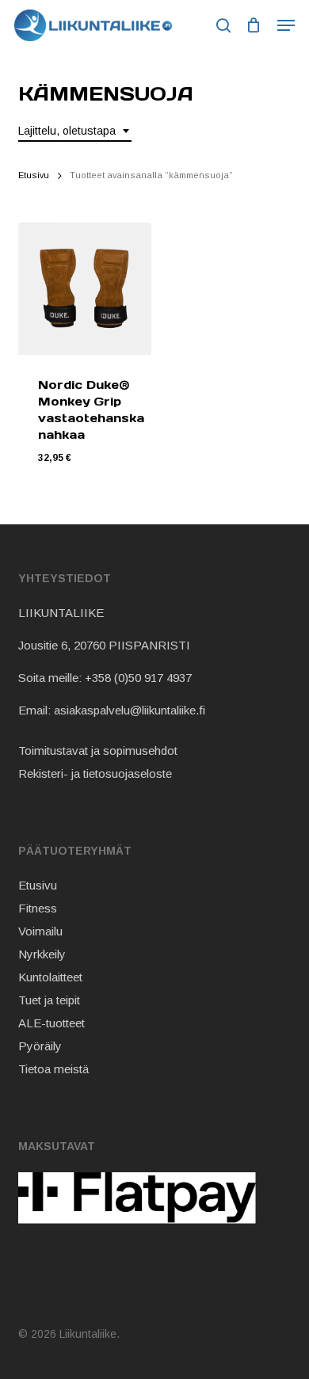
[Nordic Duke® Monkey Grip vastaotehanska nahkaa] (84, 289)
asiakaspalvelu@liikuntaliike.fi (129, 710)
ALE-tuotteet (51, 1023)
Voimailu (40, 931)
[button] (286, 25)
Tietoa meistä (53, 1069)
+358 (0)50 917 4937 (138, 677)
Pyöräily (40, 1046)
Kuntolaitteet (50, 977)
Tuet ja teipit (49, 1000)
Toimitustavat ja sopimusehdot (97, 750)
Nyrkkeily (42, 954)
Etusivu (33, 175)
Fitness (37, 908)
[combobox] (75, 131)
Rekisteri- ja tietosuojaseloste (95, 773)
